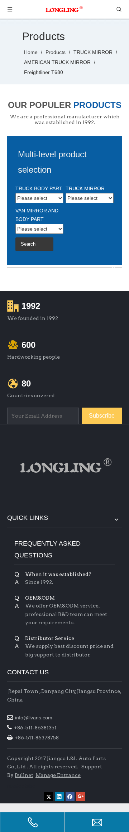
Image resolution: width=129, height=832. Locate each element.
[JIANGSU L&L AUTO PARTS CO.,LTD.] (64, 465)
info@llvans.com (34, 717)
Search (28, 244)
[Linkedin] (59, 796)
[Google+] (80, 796)
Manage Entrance (58, 775)
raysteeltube (21, 786)
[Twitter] (48, 796)
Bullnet (24, 775)
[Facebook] (70, 796)
